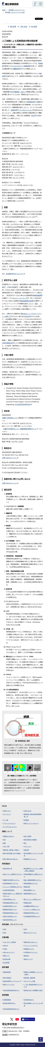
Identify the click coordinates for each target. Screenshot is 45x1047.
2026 (4, 929)
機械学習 (17, 69)
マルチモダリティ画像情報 (21, 66)
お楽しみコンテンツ (8, 952)
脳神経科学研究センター (10, 909)
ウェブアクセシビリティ (10, 827)
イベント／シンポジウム (31, 945)
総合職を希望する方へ (9, 1003)
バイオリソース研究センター (32, 909)
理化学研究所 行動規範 (30, 839)
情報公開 (26, 850)
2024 (4, 932)
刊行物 (5, 949)
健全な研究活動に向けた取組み (12, 853)
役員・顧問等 (27, 836)
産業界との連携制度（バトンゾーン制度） (33, 973)
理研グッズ (6, 955)
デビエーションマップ (20, 298)
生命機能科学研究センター (31, 906)
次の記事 (34, 26)
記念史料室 (6, 962)
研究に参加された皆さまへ (10, 859)
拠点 (25, 843)
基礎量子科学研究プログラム (11, 880)
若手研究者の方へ (29, 1000)
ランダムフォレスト (26, 110)
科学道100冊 (6, 959)
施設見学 (26, 955)
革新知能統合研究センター (10, 903)
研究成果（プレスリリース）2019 (14, 12)
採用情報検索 (7, 1000)
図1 (12, 269)
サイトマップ (7, 814)
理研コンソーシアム (8, 984)
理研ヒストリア (28, 959)
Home (4, 10)
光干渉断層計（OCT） (19, 92)
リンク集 (5, 820)
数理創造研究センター (30, 893)
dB (16, 287)
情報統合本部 (27, 903)
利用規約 (26, 820)
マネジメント (27, 846)
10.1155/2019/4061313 (22, 404)
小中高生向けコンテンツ (31, 952)
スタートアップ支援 (29, 981)
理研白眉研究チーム (29, 890)
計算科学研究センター (9, 899)
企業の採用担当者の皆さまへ (11, 990)
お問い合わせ (27, 811)
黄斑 (39, 102)
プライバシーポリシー (9, 823)
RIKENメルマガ (29, 1019)
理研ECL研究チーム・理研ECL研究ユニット (12, 895)
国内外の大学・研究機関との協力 (33, 990)
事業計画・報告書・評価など (11, 850)
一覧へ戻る (23, 26)
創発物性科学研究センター (31, 913)
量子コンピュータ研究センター (32, 899)
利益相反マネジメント (30, 859)
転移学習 (14, 110)
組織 (4, 843)
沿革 (4, 839)
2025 (25, 929)
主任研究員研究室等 (8, 890)
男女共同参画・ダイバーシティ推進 (33, 854)
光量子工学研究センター (10, 418)
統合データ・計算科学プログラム (12, 874)
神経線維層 (38, 295)
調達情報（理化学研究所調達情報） (32, 815)
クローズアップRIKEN (9, 942)
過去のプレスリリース (30, 932)
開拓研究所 (27, 887)
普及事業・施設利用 (29, 978)
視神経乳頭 (31, 102)
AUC (33, 115)
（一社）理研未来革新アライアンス (33, 986)
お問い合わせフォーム (9, 458)
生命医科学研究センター (10, 906)
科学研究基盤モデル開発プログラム (33, 875)
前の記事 (13, 26)
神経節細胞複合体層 (27, 301)
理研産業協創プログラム (31, 883)
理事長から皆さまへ (8, 836)
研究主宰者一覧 (7, 868)
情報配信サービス (29, 949)
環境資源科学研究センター (10, 913)
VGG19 (28, 316)
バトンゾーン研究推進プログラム (12, 887)
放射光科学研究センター (10, 920)
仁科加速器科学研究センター (32, 916)
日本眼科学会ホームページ (14, 274)
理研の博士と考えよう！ (31, 942)
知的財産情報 (7, 972)
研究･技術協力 (7, 978)
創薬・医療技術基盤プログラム (32, 880)
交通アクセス (7, 811)
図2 (36, 303)
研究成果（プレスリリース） (17, 10)
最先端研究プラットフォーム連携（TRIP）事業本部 (33, 870)
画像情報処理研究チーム (28, 429)
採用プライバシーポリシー (31, 823)
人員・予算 (6, 846)
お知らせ (5, 945)
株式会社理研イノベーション (11, 981)
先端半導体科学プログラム (10, 883)
